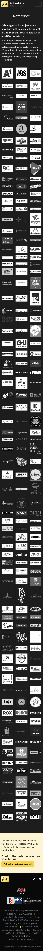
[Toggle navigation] (38, 4)
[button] (17, 864)
